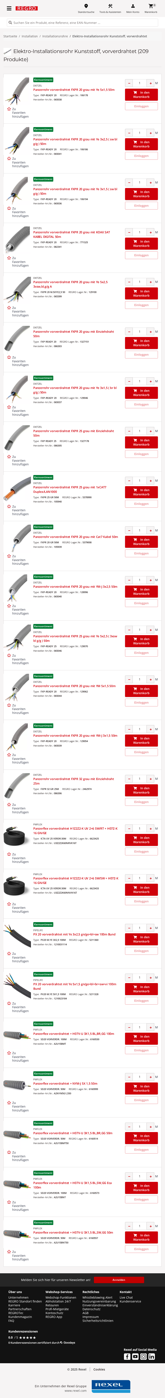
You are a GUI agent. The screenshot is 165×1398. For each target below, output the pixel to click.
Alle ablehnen (136, 1368)
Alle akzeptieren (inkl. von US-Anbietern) (136, 1348)
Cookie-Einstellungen (136, 1385)
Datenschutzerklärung (85, 1391)
